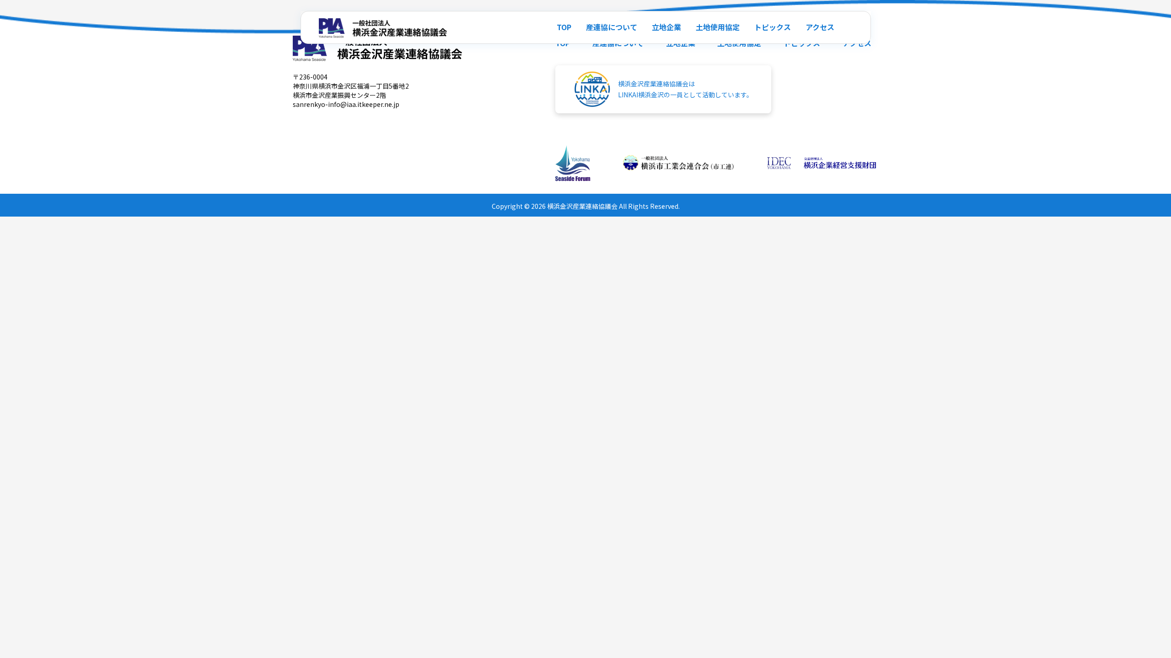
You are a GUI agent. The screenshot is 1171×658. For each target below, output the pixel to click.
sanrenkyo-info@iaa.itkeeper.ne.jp (346, 104)
